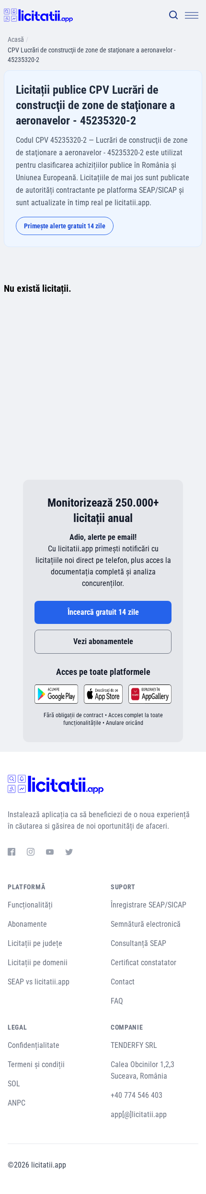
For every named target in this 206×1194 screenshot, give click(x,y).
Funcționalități (30, 904)
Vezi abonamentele (103, 641)
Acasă (16, 39)
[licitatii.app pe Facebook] (11, 853)
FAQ (117, 1001)
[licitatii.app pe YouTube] (50, 853)
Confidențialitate (33, 1045)
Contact (123, 981)
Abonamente (27, 924)
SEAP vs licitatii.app (38, 981)
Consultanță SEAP (138, 943)
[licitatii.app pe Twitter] (69, 853)
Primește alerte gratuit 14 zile (64, 226)
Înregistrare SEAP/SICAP (148, 904)
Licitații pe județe (35, 943)
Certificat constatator (143, 962)
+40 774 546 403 (136, 1095)
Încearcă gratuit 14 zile (103, 612)
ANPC (16, 1102)
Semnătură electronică (146, 924)
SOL (14, 1083)
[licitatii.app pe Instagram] (30, 853)
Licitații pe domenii (38, 962)
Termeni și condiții (36, 1064)
